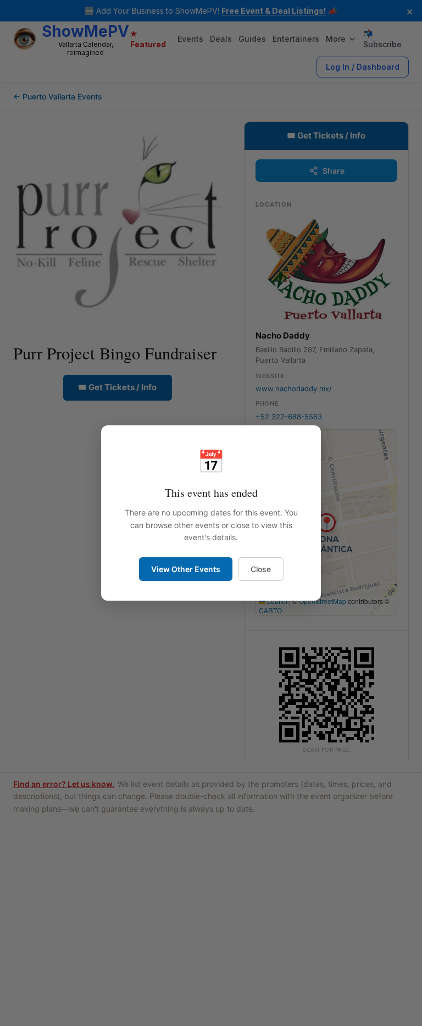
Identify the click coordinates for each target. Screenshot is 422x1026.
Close (261, 569)
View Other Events (185, 569)
